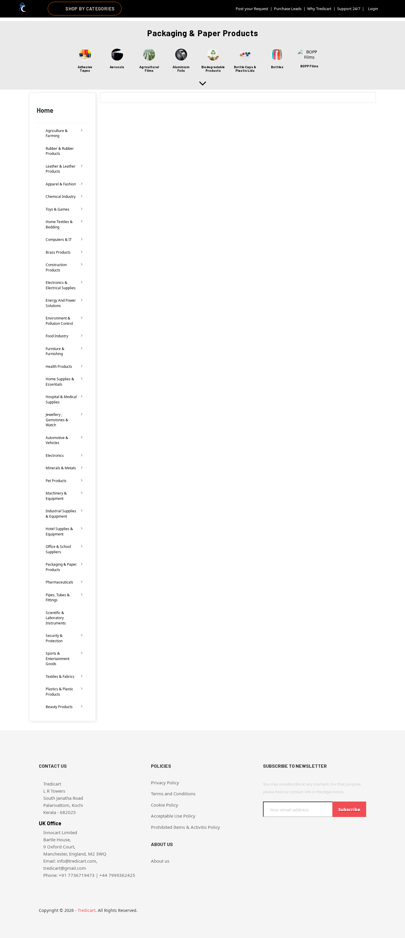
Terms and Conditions (173, 793)
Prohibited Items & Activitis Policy (185, 827)
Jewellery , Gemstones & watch (57, 419)
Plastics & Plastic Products (59, 691)
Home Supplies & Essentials (60, 381)
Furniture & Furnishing (55, 351)
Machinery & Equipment (56, 496)
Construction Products (56, 267)
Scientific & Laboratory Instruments (56, 618)
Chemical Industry (61, 196)
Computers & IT (59, 239)
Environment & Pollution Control (59, 321)
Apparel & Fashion (61, 184)
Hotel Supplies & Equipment (59, 531)
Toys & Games (57, 209)
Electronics (55, 455)
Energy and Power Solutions (61, 303)
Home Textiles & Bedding (59, 224)
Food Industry (57, 335)
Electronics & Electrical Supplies (61, 285)
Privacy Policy (165, 783)
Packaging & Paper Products (61, 567)
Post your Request (252, 8)
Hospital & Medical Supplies (61, 399)
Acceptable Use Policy (173, 816)
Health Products (59, 366)
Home (45, 110)
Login (373, 8)
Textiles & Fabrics (60, 676)
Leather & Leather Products (61, 169)
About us (160, 861)
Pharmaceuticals (59, 582)
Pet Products (56, 480)
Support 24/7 (348, 8)
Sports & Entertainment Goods (57, 658)
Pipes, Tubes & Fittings (58, 597)
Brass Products (58, 252)
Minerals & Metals (61, 467)
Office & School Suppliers (58, 549)
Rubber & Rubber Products (60, 151)
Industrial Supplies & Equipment (61, 513)
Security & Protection (54, 638)
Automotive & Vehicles (57, 440)
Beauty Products (59, 706)
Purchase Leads (288, 8)
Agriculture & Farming (57, 133)
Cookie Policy (164, 805)
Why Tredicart (319, 8)
